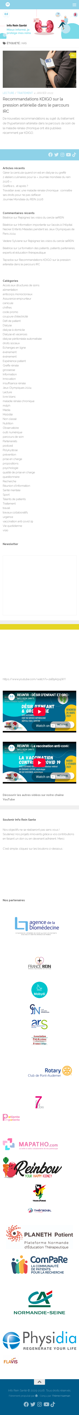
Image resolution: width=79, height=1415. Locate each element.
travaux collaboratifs (15, 512)
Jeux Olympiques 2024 (17, 387)
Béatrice (8, 217)
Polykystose (10, 450)
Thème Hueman (61, 1395)
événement (10, 352)
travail (6, 508)
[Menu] (74, 4)
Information (10, 374)
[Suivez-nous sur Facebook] (50, 154)
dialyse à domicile (14, 330)
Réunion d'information (16, 485)
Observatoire (11, 428)
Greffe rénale (11, 365)
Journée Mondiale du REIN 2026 (23, 199)
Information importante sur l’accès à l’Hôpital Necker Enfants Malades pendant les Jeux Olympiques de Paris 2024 (38, 229)
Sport (6, 494)
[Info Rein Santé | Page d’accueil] (9, 4)
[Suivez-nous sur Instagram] (62, 154)
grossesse (9, 370)
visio (5, 530)
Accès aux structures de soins (21, 285)
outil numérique (12, 432)
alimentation (10, 289)
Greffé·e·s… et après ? (15, 186)
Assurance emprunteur (17, 298)
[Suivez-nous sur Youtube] (68, 154)
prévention (9, 454)
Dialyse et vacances (15, 334)
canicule (8, 303)
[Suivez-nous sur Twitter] (56, 154)
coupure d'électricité (15, 316)
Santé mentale (11, 490)
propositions (10, 463)
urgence (8, 517)
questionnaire (11, 477)
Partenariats (10, 441)
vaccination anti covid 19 (18, 521)
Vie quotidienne (12, 526)
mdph (6, 405)
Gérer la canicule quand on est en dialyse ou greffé (34, 172)
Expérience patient (14, 361)
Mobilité (8, 414)
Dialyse (7, 325)
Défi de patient (12, 321)
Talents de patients (14, 499)
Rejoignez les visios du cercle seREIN (41, 217)
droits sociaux (11, 343)
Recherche (9, 481)
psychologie (10, 468)
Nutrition (8, 423)
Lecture (8, 93)
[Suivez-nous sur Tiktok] (74, 154)
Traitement (25, 93)
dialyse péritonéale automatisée (22, 338)
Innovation (9, 379)
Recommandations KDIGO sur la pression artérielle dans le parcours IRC (36, 105)
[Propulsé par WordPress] (36, 1396)
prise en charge (12, 459)
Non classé (10, 419)
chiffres (7, 307)
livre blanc (9, 396)
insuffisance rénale (14, 383)
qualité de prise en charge (19, 472)
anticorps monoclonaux (17, 294)
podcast (8, 445)
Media (6, 410)
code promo (10, 312)
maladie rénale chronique (18, 401)
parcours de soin (13, 436)
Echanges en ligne (14, 347)
